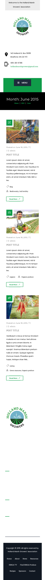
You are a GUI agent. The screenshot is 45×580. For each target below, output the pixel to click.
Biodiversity (14, 191)
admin (12, 150)
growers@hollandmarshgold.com (22, 489)
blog (11, 187)
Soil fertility (23, 191)
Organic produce (27, 277)
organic (12, 277)
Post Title (12, 154)
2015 (22, 103)
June (29, 103)
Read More (13, 199)
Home (16, 103)
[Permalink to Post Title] (22, 131)
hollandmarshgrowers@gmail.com (24, 66)
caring (12, 366)
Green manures (15, 370)
